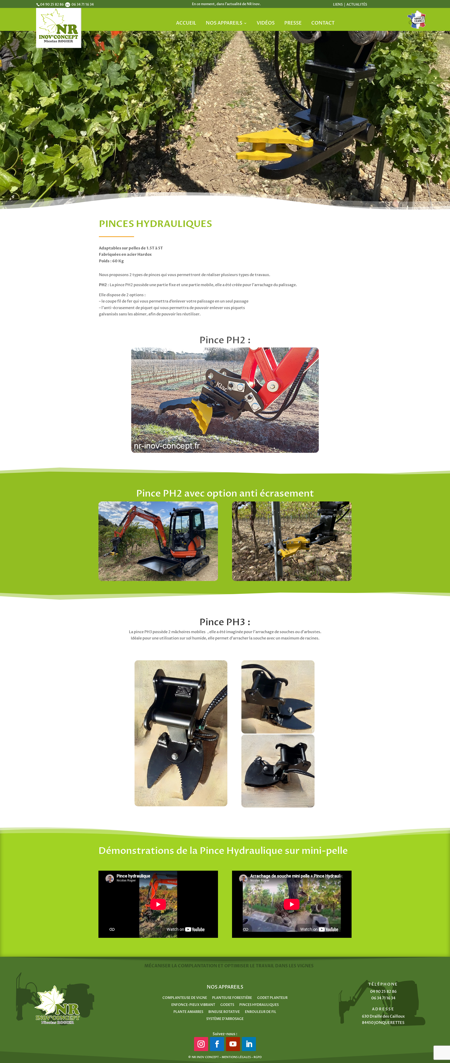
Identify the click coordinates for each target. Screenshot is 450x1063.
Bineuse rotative (224, 1012)
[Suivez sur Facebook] (217, 1044)
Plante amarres (188, 1012)
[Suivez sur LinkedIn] (249, 1044)
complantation (197, 966)
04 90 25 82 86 (383, 991)
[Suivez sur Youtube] (233, 1044)
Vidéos (266, 24)
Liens (338, 4)
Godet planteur (272, 998)
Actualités (356, 4)
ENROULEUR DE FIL (260, 1012)
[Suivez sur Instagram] (201, 1044)
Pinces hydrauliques (259, 1005)
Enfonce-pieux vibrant (193, 1005)
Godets (227, 1005)
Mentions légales (236, 1057)
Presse (293, 24)
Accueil (186, 24)
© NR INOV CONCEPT (203, 1057)
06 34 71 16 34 (383, 998)
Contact (323, 24)
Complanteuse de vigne (184, 998)
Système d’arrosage (225, 1019)
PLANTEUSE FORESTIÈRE (232, 998)
